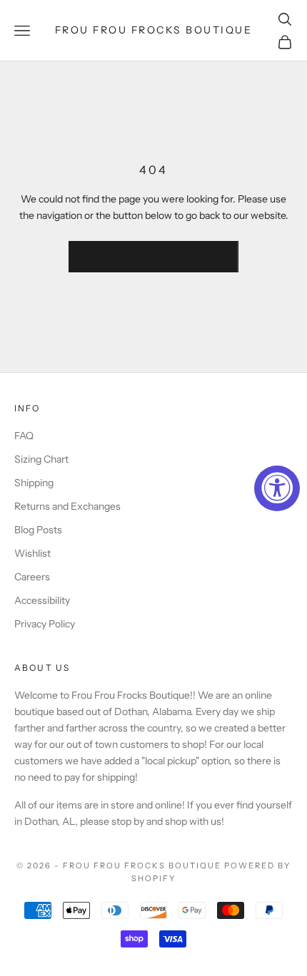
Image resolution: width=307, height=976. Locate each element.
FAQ (24, 435)
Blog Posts (38, 529)
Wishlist (32, 553)
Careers (32, 576)
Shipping (34, 482)
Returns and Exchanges (67, 506)
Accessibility (42, 600)
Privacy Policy (44, 623)
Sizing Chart (41, 459)
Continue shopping (153, 256)
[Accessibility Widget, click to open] (277, 488)
